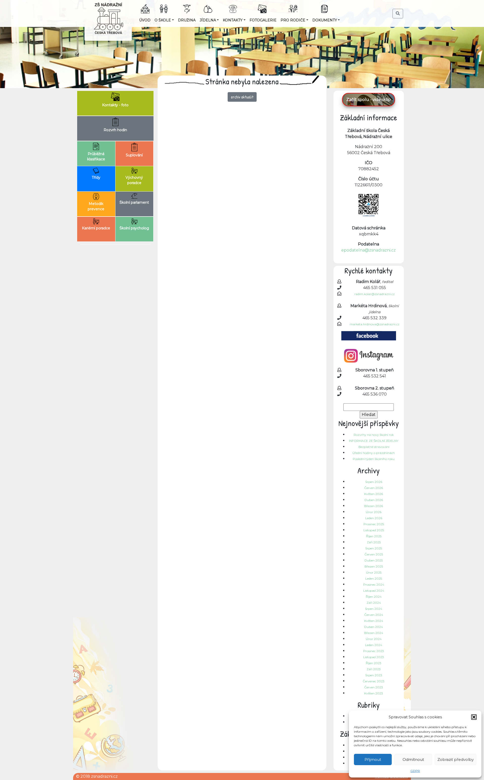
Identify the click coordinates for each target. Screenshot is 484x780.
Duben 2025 (374, 560)
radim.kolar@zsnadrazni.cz (374, 294)
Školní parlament (134, 202)
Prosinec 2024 (373, 584)
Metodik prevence (96, 206)
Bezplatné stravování (373, 447)
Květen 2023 (373, 693)
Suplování (134, 155)
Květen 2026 (373, 494)
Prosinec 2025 (374, 524)
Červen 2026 (373, 488)
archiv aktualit (242, 97)
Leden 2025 (373, 578)
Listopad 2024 (373, 590)
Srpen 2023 (373, 675)
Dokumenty (324, 20)
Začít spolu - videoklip (368, 99)
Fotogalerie (263, 20)
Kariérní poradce (96, 228)
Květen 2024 (373, 621)
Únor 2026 (373, 512)
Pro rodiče (293, 20)
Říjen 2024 (374, 596)
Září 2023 (374, 669)
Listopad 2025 (374, 530)
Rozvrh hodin (115, 130)
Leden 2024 (373, 645)
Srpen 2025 (373, 548)
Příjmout (373, 759)
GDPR (415, 771)
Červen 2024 (373, 615)
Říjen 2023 (373, 663)
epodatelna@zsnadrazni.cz (368, 250)
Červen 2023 (373, 687)
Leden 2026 (373, 518)
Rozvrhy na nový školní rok (374, 435)
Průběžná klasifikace (96, 156)
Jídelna (208, 20)
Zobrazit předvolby (455, 759)
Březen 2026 (373, 506)
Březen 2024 (373, 633)
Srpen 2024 (373, 609)
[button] (473, 717)
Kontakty (233, 20)
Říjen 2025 (373, 536)
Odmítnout (413, 759)
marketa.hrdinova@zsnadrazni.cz (375, 324)
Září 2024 (374, 603)
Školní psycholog (134, 228)
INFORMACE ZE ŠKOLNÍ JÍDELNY (373, 441)
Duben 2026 (374, 500)
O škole (163, 20)
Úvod (144, 20)
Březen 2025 (374, 566)
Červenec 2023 (373, 681)
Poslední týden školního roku (374, 459)
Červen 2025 (374, 554)
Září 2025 (374, 542)
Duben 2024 (373, 627)
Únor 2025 (373, 572)
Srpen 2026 (373, 482)
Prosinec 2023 (373, 651)
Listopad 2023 (373, 657)
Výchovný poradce (134, 180)
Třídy (96, 177)
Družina (187, 20)
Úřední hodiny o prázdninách (373, 453)
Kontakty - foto (115, 105)
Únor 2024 (374, 639)
